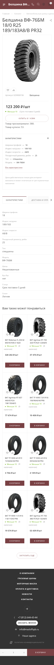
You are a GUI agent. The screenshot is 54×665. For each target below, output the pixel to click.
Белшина (34, 95)
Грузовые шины (27, 578)
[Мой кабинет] (43, 4)
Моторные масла (27, 583)
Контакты (27, 599)
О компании (27, 573)
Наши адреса (29, 635)
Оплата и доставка (27, 589)
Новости (27, 594)
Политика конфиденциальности (29, 642)
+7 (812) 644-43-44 (27, 617)
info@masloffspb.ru (29, 629)
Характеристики (14, 200)
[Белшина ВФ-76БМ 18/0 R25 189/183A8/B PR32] (27, 60)
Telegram (27, 609)
